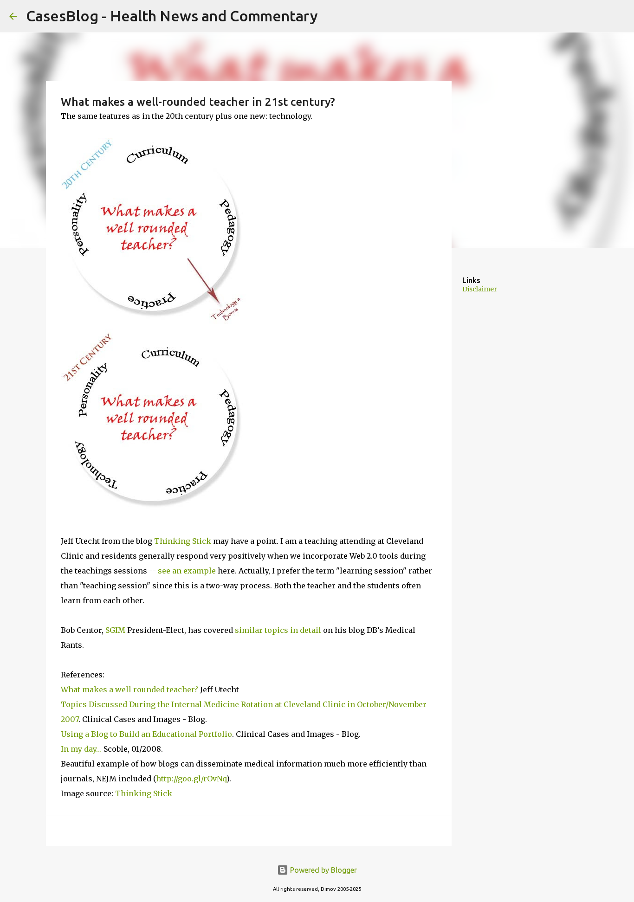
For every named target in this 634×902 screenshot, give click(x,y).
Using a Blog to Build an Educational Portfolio (146, 734)
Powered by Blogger (322, 870)
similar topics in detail (278, 630)
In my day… (81, 749)
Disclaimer (479, 289)
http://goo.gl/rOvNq (191, 778)
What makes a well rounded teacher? (129, 689)
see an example (187, 570)
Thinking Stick (182, 541)
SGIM (115, 630)
